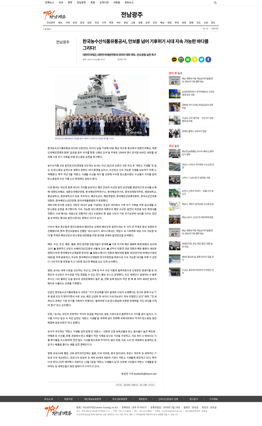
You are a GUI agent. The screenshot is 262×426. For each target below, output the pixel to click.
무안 (177, 22)
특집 (93, 2)
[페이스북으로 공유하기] (208, 60)
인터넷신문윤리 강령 (168, 399)
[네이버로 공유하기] (188, 60)
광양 (126, 22)
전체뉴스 (49, 2)
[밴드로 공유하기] (181, 60)
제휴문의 (143, 399)
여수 (118, 22)
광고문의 (194, 399)
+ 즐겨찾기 (47, 29)
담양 (89, 22)
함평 (191, 22)
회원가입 (215, 28)
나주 (104, 22)
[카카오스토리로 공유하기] (195, 60)
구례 (68, 22)
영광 (184, 22)
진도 (198, 22)
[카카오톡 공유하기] (174, 60)
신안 (206, 22)
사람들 (116, 2)
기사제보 (213, 399)
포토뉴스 (129, 2)
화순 (60, 22)
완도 (213, 22)
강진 (155, 22)
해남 (162, 22)
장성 (82, 22)
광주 (70, 2)
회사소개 (48, 399)
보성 (75, 22)
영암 (169, 22)
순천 (148, 22)
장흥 (140, 22)
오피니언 (104, 2)
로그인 (205, 28)
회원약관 (68, 399)
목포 (111, 22)
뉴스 (175, 73)
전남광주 (81, 2)
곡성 (97, 22)
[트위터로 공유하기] (201, 60)
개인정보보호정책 (92, 399)
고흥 (133, 22)
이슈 (61, 2)
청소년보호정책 (119, 399)
